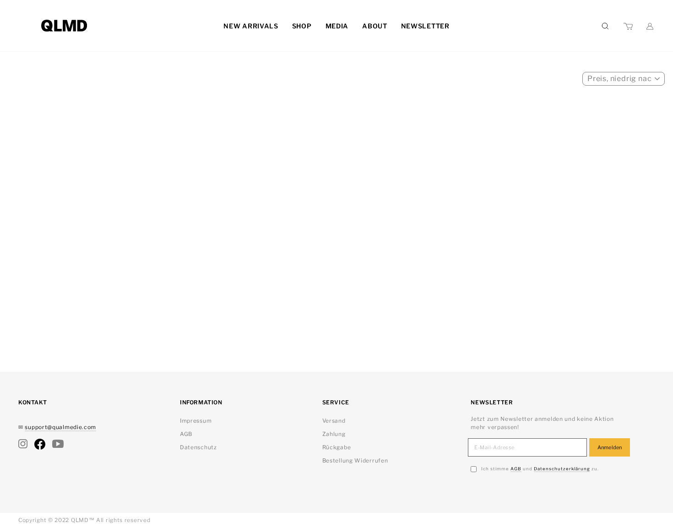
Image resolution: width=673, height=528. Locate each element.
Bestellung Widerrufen (355, 460)
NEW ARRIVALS (250, 26)
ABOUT (374, 26)
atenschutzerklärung (562, 468)
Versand (334, 420)
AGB (186, 433)
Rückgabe (336, 447)
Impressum (196, 420)
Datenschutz (198, 447)
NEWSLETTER (425, 26)
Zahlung (334, 433)
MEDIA (337, 26)
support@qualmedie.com (60, 427)
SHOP (302, 26)
